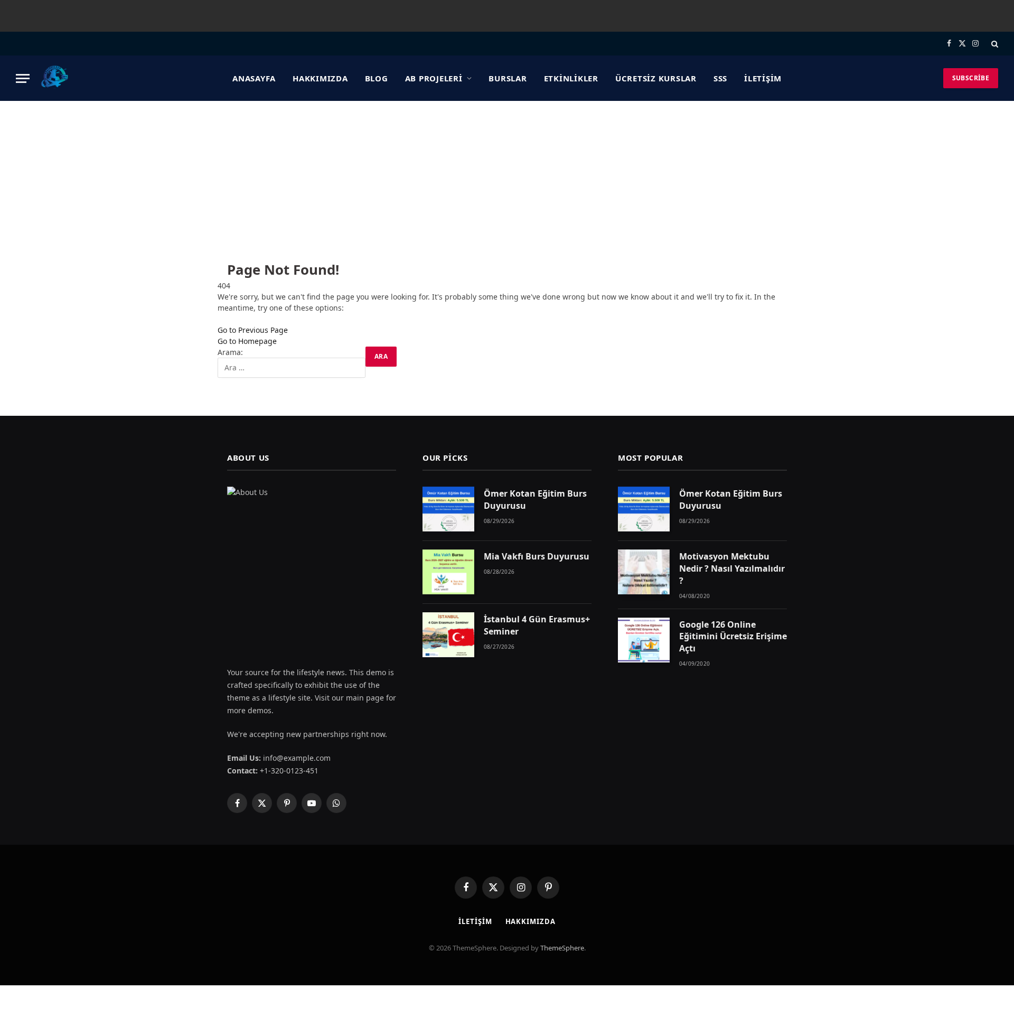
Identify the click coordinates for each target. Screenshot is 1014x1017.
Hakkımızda (320, 78)
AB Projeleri (434, 78)
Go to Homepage (247, 341)
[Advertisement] (507, 180)
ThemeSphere (562, 948)
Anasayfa (254, 78)
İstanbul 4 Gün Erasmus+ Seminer (537, 625)
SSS (720, 78)
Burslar (508, 78)
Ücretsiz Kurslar (656, 78)
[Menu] (23, 78)
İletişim (763, 78)
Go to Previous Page (253, 330)
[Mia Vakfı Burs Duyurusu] (448, 571)
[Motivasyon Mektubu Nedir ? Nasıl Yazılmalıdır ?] (644, 571)
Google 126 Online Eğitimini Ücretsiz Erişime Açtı (733, 637)
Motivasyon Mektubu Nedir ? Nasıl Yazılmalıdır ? (732, 568)
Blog (376, 78)
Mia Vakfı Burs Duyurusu (536, 556)
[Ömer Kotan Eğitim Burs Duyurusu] (448, 509)
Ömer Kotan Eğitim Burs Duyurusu (535, 499)
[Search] (993, 43)
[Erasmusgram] (54, 78)
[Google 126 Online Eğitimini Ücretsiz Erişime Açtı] (644, 640)
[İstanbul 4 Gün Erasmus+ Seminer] (448, 634)
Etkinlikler (571, 78)
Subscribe (970, 77)
